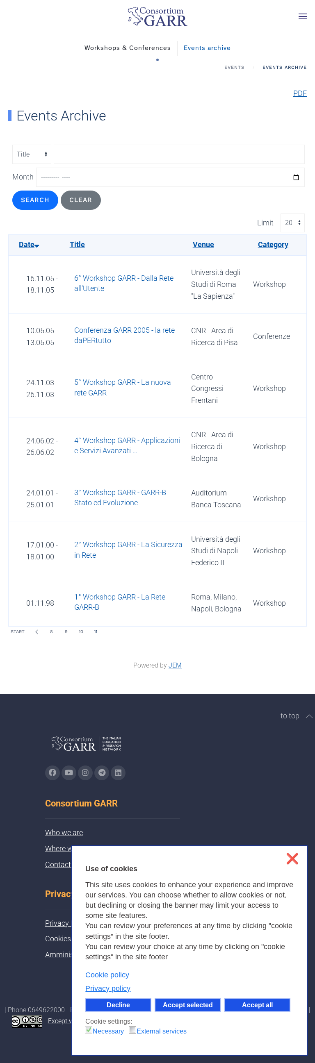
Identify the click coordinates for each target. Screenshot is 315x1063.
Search (35, 200)
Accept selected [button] (188, 1004)
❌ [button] (292, 859)
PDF (300, 93)
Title (77, 244)
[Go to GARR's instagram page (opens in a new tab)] (85, 772)
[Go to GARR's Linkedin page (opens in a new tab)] (118, 772)
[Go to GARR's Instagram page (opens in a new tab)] (52, 772)
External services (162, 1031)
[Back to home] (157, 16)
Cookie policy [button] (107, 975)
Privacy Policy (67, 923)
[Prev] (36, 632)
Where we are (67, 848)
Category (273, 244)
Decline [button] (118, 1004)
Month (23, 177)
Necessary (108, 1031)
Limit (265, 222)
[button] (303, 16)
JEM (175, 665)
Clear (80, 200)
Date (26, 244)
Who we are (64, 832)
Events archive (207, 48)
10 (81, 631)
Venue (203, 244)
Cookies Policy (68, 938)
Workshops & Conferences (127, 48)
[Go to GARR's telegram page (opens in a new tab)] (101, 772)
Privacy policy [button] (107, 988)
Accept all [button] (257, 1004)
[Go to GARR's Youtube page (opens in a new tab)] (69, 772)
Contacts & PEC (70, 864)
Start (18, 631)
